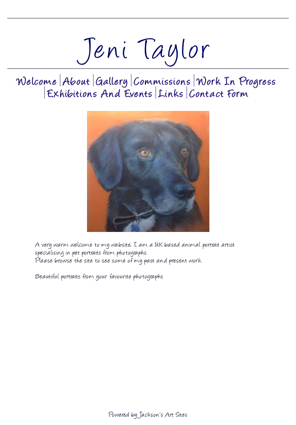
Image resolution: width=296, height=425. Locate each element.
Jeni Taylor (148, 47)
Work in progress (236, 80)
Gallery (112, 80)
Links (171, 92)
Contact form (219, 92)
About (76, 80)
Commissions (162, 80)
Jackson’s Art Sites (163, 414)
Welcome (37, 80)
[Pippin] (148, 171)
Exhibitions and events (100, 92)
